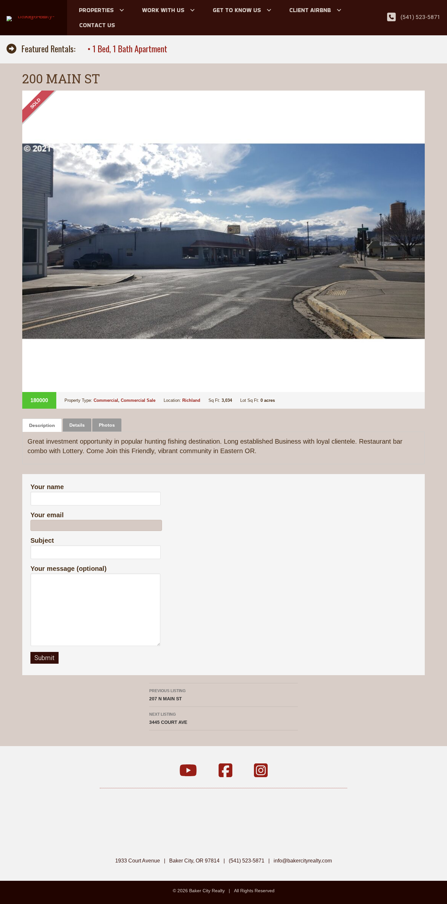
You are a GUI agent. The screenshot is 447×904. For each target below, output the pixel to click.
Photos (107, 425)
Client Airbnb (310, 10)
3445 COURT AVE (168, 718)
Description (42, 425)
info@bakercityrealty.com (303, 860)
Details (77, 425)
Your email (47, 515)
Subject (42, 540)
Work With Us (163, 10)
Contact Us (97, 25)
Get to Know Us (237, 10)
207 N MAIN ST (167, 695)
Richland (191, 400)
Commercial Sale (138, 400)
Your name (47, 486)
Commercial (106, 400)
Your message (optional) (68, 568)
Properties (96, 10)
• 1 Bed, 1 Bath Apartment (127, 48)
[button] (122, 10)
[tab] (42, 425)
